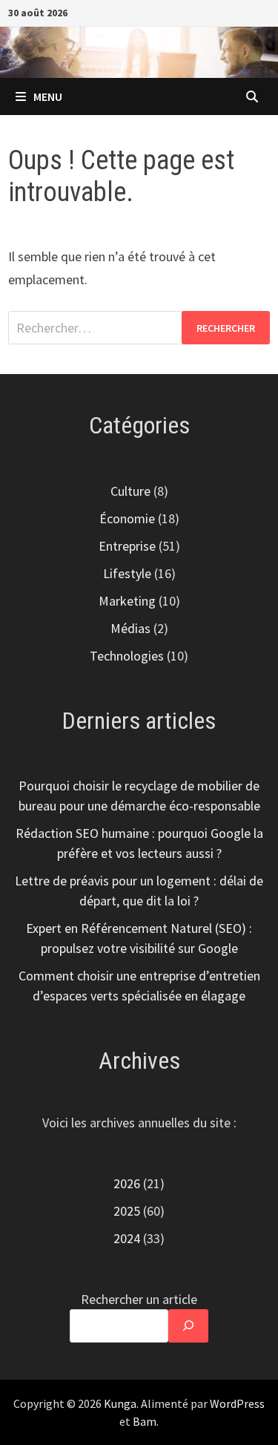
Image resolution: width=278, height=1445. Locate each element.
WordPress (237, 1403)
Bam (144, 1421)
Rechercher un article (139, 1299)
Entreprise (127, 545)
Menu (47, 96)
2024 (126, 1238)
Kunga (120, 1403)
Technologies (127, 655)
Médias (130, 628)
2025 (126, 1210)
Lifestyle (127, 573)
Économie (127, 518)
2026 (126, 1183)
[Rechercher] (188, 1326)
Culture (130, 490)
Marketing (127, 600)
